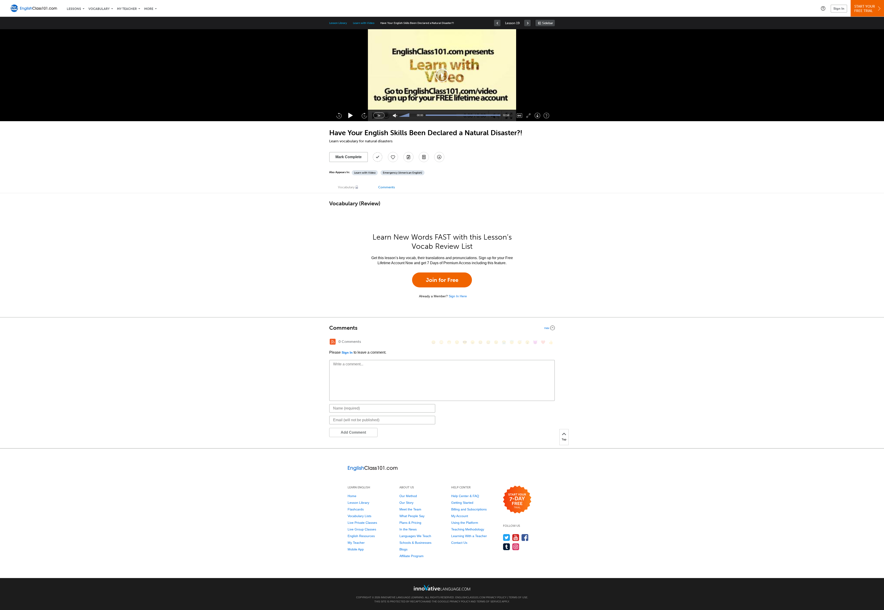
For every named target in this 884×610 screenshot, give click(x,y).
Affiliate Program (411, 556)
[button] (823, 8)
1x (379, 115)
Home (352, 496)
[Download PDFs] (424, 157)
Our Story (406, 502)
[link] (497, 23)
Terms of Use (518, 597)
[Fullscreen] (528, 115)
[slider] (405, 115)
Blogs (403, 549)
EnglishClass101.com (470, 597)
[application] (442, 75)
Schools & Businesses (415, 542)
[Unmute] (395, 115)
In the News (408, 529)
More (148, 9)
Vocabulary (99, 9)
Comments (386, 187)
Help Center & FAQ (465, 496)
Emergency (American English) (402, 172)
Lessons (74, 9)
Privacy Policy (496, 597)
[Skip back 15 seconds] (339, 115)
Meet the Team (410, 509)
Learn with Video (363, 23)
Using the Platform (464, 522)
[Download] (537, 115)
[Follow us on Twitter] (506, 537)
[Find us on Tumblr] (506, 546)
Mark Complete (348, 157)
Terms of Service (489, 601)
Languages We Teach (415, 536)
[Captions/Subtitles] (519, 115)
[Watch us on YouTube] (515, 537)
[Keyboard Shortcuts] (546, 115)
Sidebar (547, 23)
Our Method (408, 496)
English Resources (361, 536)
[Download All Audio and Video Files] (439, 157)
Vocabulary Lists (359, 516)
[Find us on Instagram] (515, 546)
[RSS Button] (332, 341)
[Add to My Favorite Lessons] (393, 157)
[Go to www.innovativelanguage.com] (442, 587)
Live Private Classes (362, 522)
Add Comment (353, 432)
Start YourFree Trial (864, 8)
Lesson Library (338, 23)
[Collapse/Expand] (442, 327)
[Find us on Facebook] (525, 537)
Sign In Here (458, 296)
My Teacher (127, 9)
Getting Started (462, 502)
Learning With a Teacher (469, 536)
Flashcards (356, 509)
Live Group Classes (362, 529)
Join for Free (442, 280)
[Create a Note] (408, 157)
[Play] (351, 115)
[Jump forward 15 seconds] (364, 115)
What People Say (412, 516)
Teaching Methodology (467, 529)
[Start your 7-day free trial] (517, 500)
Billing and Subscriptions (469, 509)
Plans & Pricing (410, 522)
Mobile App (356, 549)
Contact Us (459, 542)
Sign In (838, 8)
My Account (459, 516)
